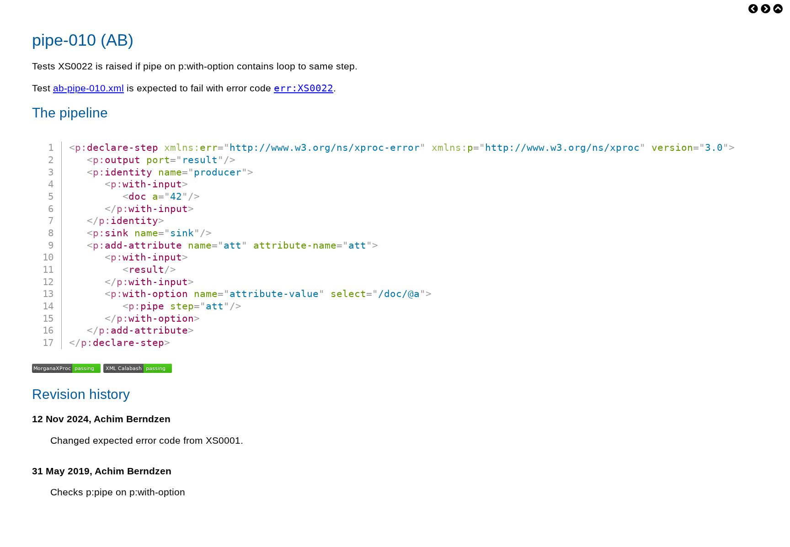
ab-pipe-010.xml (88, 88)
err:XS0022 (303, 88)
